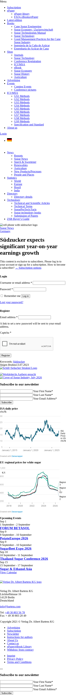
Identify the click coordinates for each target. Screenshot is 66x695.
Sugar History (22, 73)
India (17, 190)
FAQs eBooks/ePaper (26, 16)
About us (12, 127)
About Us (12, 640)
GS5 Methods (22, 108)
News (10, 152)
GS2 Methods (22, 99)
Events (11, 83)
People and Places (24, 174)
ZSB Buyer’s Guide (18, 218)
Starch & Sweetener (25, 161)
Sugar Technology (24, 35)
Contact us (13, 643)
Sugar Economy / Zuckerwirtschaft (33, 29)
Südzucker (19, 361)
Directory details (23, 196)
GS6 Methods (22, 111)
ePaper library (22, 13)
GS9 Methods (22, 121)
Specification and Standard (29, 124)
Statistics (12, 177)
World (17, 180)
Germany (5, 231)
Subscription (14, 7)
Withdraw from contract (20, 649)
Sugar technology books (27, 212)
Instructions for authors (20, 637)
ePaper (11, 10)
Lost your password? (11, 302)
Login (3, 133)
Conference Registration (27, 61)
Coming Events (22, 86)
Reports (18, 155)
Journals (18, 54)
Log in (26, 296)
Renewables (21, 165)
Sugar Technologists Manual (30, 32)
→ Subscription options (28, 267)
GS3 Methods (22, 102)
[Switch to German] (9, 140)
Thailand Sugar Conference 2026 (24, 559)
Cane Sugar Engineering (27, 26)
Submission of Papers (26, 215)
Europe (18, 184)
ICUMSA (19, 64)
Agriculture (20, 77)
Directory (12, 193)
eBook (17, 67)
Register (5, 355)
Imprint (11, 655)
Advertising (13, 80)
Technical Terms (23, 206)
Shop (10, 51)
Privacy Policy (15, 658)
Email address (9, 317)
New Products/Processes (27, 171)
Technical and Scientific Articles (32, 203)
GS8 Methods (22, 118)
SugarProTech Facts (25, 209)
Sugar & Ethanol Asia (16, 569)
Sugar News (21, 158)
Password (6, 289)
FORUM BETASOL (15, 528)
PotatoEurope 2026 (14, 538)
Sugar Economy (23, 70)
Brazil (17, 187)
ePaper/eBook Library (19, 646)
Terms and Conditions (19, 662)
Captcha (5, 332)
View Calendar (8, 572)
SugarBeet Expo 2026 (16, 548)
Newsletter (13, 633)
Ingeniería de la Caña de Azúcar (32, 45)
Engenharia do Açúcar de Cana (31, 48)
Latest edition (14, 20)
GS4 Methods (22, 105)
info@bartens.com (10, 606)
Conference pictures (25, 89)
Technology (13, 199)
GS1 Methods (22, 96)
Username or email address (16, 282)
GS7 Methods (22, 115)
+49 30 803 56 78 (15, 612)
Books (10, 23)
